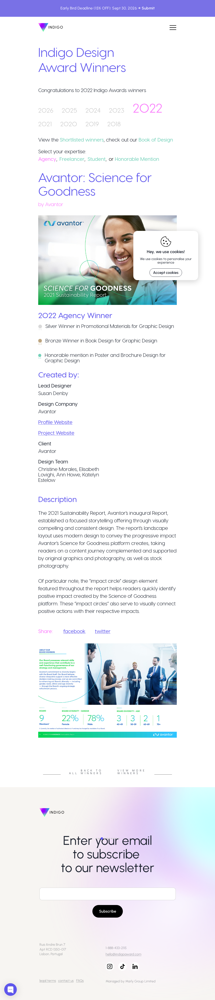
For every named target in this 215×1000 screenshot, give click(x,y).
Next (180, 739)
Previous (35, 739)
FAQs (80, 981)
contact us (66, 981)
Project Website (56, 433)
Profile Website (55, 422)
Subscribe (107, 911)
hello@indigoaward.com (123, 954)
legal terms (47, 981)
